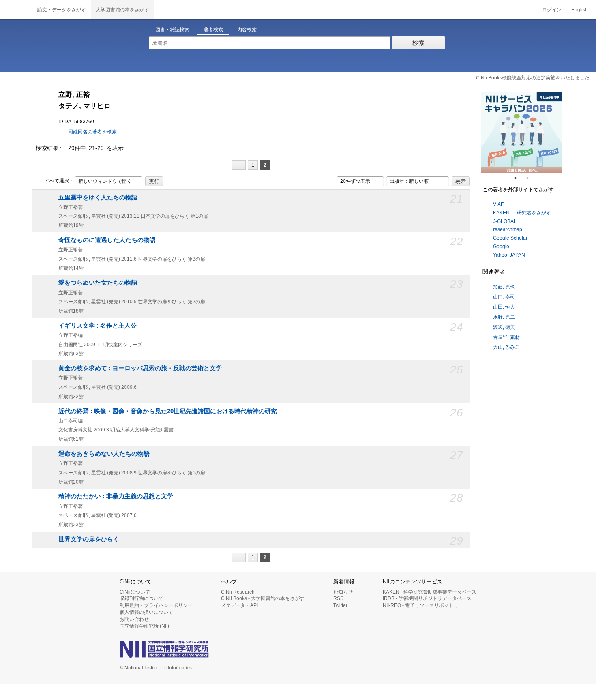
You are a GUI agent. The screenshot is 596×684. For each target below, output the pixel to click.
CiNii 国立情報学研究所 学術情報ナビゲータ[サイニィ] (16, 9)
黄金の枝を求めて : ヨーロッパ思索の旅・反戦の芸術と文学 (140, 368)
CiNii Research (238, 592)
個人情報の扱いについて (146, 612)
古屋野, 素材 (506, 337)
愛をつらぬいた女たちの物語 (97, 282)
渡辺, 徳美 (504, 327)
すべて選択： (59, 181)
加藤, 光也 (504, 287)
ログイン (552, 10)
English (579, 10)
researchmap (507, 229)
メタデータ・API (239, 605)
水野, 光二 (504, 317)
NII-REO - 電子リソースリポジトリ (421, 605)
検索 (418, 42)
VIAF (498, 204)
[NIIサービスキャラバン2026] (521, 132)
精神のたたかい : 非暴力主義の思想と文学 (115, 496)
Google (501, 246)
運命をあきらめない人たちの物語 (104, 453)
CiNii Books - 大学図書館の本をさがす (262, 598)
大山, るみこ (506, 347)
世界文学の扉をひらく (88, 539)
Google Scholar (510, 238)
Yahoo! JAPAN (509, 255)
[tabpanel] (521, 132)
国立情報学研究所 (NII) (144, 626)
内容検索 (247, 29)
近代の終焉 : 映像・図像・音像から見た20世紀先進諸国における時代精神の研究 (167, 411)
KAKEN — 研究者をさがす (522, 213)
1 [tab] (519, 178)
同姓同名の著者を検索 (92, 132)
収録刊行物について (141, 598)
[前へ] (239, 165)
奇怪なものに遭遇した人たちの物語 (107, 240)
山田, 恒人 (504, 307)
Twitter (340, 605)
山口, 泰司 (504, 297)
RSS (338, 598)
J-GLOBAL (505, 221)
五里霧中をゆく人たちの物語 (97, 197)
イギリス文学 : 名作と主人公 (97, 325)
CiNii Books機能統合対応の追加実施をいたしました (533, 78)
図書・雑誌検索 (172, 29)
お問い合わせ (134, 619)
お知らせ (343, 592)
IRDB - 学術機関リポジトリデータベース (427, 598)
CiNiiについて (135, 592)
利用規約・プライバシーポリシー (156, 605)
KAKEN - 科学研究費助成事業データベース (429, 592)
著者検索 (213, 29)
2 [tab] (531, 178)
